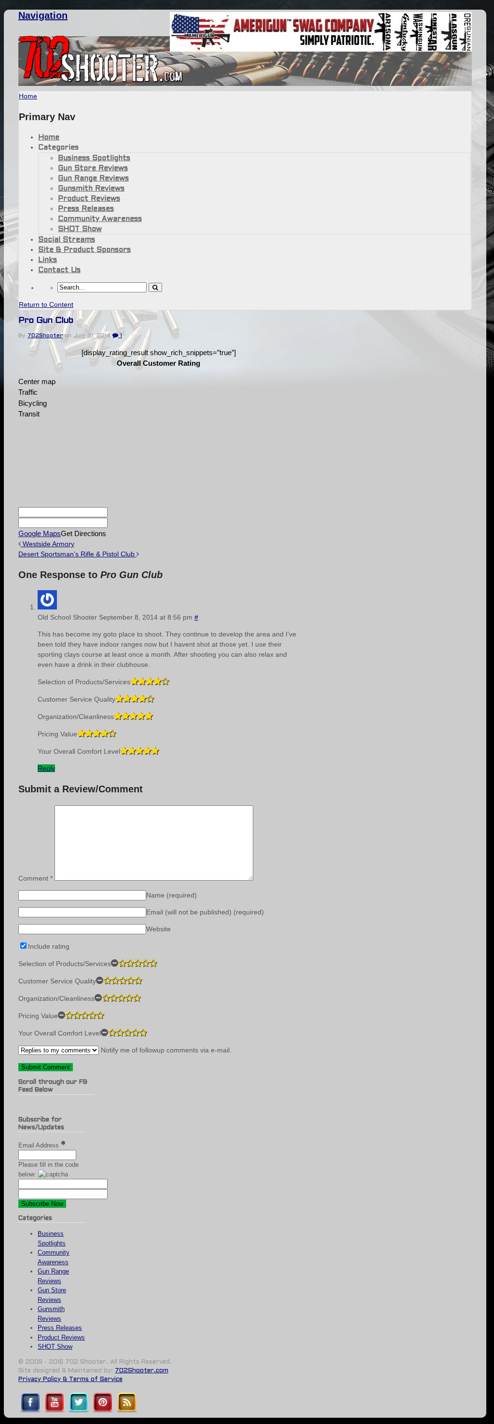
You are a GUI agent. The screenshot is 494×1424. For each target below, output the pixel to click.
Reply (46, 768)
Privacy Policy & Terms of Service (70, 1380)
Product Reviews (89, 198)
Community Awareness (100, 219)
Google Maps (39, 533)
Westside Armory (47, 544)
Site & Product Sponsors (84, 250)
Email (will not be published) (205, 912)
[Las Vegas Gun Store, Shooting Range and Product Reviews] (101, 80)
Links (47, 260)
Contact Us (59, 270)
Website (158, 929)
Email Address (39, 1145)
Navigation (43, 15)
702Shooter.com (141, 1371)
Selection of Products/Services (84, 682)
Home (48, 137)
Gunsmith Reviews (91, 188)
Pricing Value (57, 734)
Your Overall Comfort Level (79, 751)
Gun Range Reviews (93, 178)
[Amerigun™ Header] (320, 49)
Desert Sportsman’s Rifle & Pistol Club (77, 554)
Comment (35, 878)
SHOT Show (80, 229)
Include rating (48, 946)
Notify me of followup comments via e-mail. (165, 1050)
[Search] (155, 287)
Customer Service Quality (76, 699)
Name (171, 895)
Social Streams (66, 239)
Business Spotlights (94, 158)
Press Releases (86, 209)
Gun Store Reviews (93, 168)
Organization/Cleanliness (76, 716)
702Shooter (45, 336)
